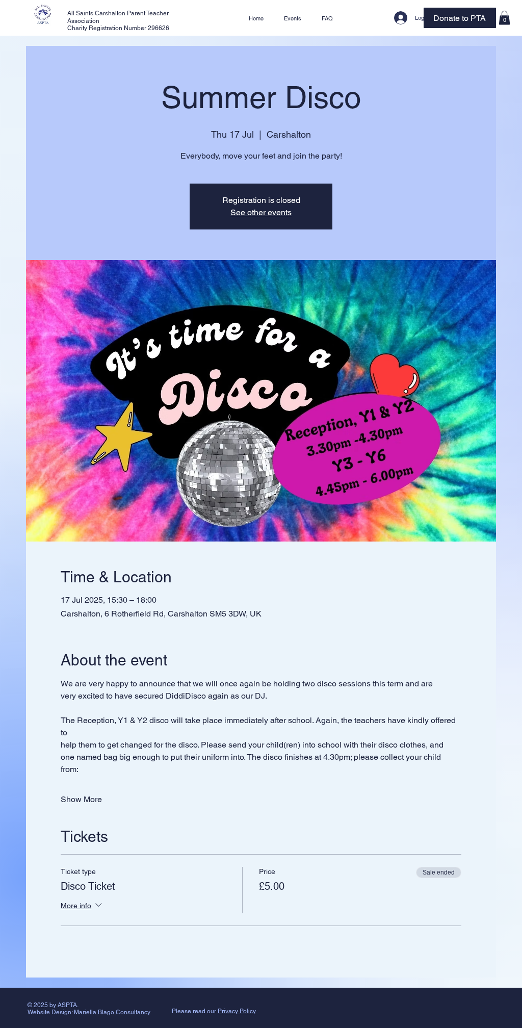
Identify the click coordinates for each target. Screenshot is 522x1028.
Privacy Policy (237, 1011)
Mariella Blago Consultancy (112, 1012)
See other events (261, 212)
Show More (81, 799)
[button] (504, 17)
